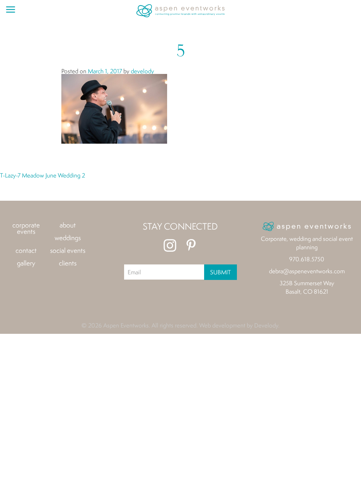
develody (142, 71)
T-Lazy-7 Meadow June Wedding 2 (42, 175)
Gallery (26, 263)
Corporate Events (26, 228)
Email (134, 272)
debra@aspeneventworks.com (307, 271)
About (68, 225)
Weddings (68, 237)
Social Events (67, 250)
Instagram (170, 245)
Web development (222, 325)
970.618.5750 (306, 259)
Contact (26, 250)
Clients (68, 263)
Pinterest (191, 245)
